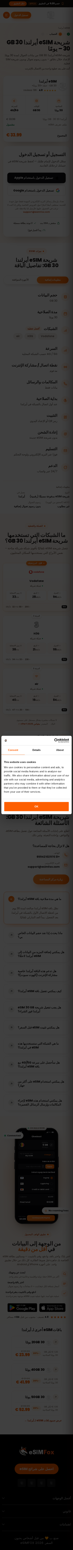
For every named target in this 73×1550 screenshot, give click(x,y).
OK (36, 806)
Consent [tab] (13, 750)
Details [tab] (36, 750)
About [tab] (60, 750)
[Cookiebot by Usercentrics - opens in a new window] (54, 740)
